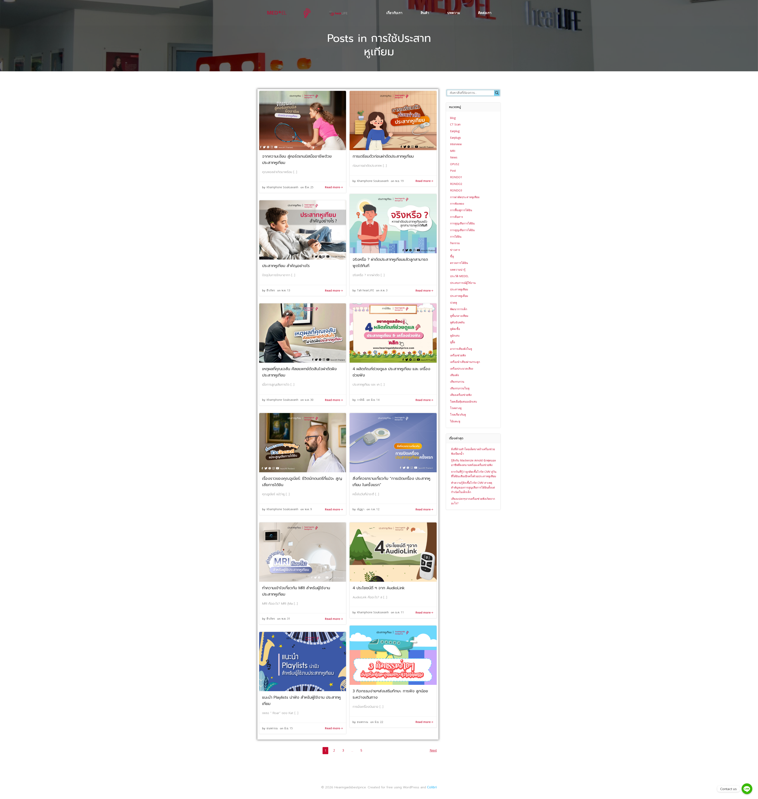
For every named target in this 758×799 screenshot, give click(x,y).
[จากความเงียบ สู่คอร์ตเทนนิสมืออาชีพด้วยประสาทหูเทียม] (302, 120)
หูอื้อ (452, 342)
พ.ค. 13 (285, 290)
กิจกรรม (455, 243)
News (453, 157)
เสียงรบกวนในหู (459, 388)
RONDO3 (456, 190)
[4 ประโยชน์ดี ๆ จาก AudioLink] (393, 552)
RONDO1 (456, 177)
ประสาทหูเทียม (459, 289)
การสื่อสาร (456, 217)
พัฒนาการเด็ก (458, 309)
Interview (456, 144)
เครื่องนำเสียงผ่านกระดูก (465, 362)
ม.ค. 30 (309, 400)
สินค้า (425, 12)
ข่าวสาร (455, 250)
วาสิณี (360, 400)
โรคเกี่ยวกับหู (458, 414)
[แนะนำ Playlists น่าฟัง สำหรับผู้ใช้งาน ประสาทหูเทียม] (302, 661)
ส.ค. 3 (383, 290)
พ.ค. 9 (308, 509)
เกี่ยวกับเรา (394, 12)
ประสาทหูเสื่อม (459, 296)
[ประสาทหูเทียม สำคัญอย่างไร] (302, 230)
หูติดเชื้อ (455, 329)
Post (453, 170)
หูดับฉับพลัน (457, 322)
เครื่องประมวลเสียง (461, 368)
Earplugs (455, 137)
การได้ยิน (456, 236)
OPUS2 (454, 164)
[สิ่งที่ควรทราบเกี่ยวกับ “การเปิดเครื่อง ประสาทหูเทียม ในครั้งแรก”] (393, 442)
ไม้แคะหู (455, 421)
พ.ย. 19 (399, 181)
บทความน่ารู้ (457, 269)
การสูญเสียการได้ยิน (462, 223)
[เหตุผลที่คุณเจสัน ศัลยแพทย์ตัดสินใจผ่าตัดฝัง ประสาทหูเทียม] (302, 333)
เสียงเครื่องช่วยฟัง (461, 395)
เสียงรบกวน (457, 381)
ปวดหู (453, 302)
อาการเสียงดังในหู (461, 349)
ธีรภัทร (270, 290)
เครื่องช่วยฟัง (458, 355)
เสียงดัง (454, 375)
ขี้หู (452, 256)
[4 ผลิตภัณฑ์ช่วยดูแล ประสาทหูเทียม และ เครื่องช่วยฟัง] (393, 333)
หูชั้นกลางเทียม (459, 316)
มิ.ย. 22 (379, 722)
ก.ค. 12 (375, 509)
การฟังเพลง (457, 203)
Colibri (432, 787)
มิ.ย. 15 (288, 728)
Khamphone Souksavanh (282, 187)
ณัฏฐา (360, 509)
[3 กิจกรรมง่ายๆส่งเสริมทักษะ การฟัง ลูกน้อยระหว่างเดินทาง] (393, 655)
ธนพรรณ (362, 722)
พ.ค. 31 (285, 618)
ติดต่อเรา (485, 12)
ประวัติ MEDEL (459, 276)
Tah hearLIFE (365, 290)
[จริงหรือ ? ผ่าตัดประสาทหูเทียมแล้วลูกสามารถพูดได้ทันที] (393, 223)
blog (453, 118)
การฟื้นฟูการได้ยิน (461, 210)
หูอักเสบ (455, 335)
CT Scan (455, 124)
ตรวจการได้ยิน (459, 263)
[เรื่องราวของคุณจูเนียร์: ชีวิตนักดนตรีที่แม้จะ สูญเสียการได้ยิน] (302, 442)
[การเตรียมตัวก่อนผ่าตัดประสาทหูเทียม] (393, 120)
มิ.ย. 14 (375, 400)
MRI (452, 151)
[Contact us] (747, 788)
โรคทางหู (456, 408)
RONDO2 (456, 184)
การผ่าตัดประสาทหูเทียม (464, 197)
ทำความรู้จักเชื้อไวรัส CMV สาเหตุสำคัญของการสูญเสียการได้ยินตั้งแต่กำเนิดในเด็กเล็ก (473, 487)
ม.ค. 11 (399, 612)
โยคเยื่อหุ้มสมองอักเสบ (463, 401)
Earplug (455, 131)
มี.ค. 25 (309, 187)
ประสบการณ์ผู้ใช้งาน (463, 283)
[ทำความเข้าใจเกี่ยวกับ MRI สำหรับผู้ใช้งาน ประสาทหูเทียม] (302, 552)
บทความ (453, 12)
